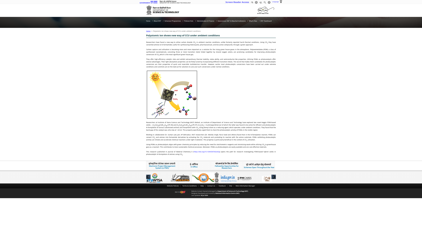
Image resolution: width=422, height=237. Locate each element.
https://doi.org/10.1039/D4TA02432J (207, 152)
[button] (256, 2)
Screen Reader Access (237, 2)
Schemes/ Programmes (173, 21)
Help (202, 186)
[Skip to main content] (252, 2)
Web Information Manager (245, 186)
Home (148, 21)
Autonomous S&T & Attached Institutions (232, 21)
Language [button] (275, 2)
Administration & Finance (205, 21)
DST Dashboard (266, 21)
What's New (253, 21)
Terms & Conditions (189, 186)
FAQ (230, 186)
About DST (157, 21)
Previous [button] (148, 177)
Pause (147, 181)
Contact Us (211, 186)
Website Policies (173, 186)
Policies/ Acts (189, 21)
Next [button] (273, 177)
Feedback (222, 186)
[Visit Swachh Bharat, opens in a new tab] (265, 10)
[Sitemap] (269, 2)
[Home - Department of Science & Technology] (164, 10)
